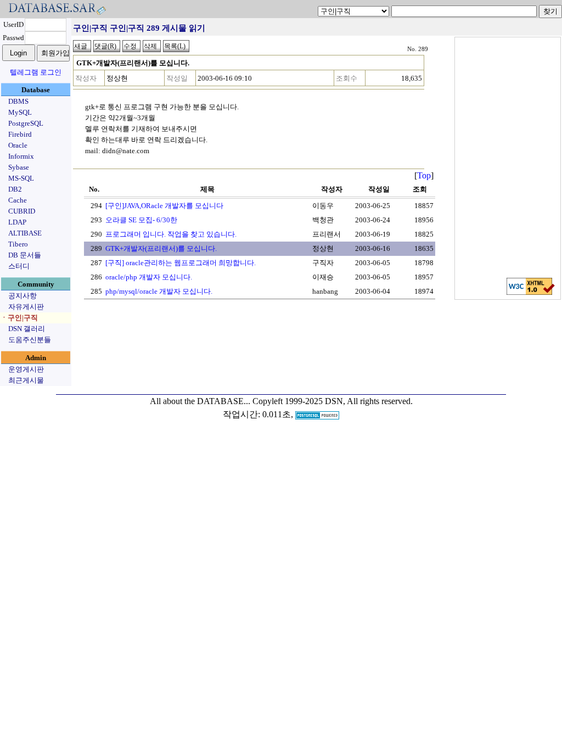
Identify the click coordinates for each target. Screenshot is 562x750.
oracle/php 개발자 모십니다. (148, 277)
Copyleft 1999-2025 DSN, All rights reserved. (332, 401)
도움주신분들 (29, 339)
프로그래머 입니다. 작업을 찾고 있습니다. (171, 234)
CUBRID (21, 211)
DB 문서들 (24, 255)
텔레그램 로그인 (35, 72)
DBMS (18, 101)
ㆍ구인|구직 (19, 318)
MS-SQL (21, 178)
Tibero (18, 244)
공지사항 (22, 296)
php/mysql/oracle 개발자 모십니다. (158, 291)
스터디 (19, 266)
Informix (21, 156)
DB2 (15, 189)
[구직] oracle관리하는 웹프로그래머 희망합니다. (180, 263)
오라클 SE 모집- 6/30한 (141, 220)
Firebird (20, 134)
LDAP (17, 222)
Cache (17, 200)
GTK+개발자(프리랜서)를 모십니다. (161, 248)
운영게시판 (26, 369)
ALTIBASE (25, 233)
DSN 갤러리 (26, 328)
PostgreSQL (25, 123)
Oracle (17, 145)
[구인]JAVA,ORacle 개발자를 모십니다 (164, 206)
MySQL (20, 112)
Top (424, 175)
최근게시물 (26, 380)
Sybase (18, 167)
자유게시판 (26, 307)
